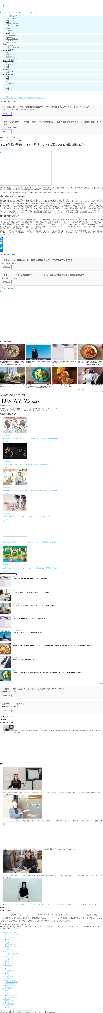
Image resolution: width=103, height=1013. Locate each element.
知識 (38, 921)
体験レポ (17, 918)
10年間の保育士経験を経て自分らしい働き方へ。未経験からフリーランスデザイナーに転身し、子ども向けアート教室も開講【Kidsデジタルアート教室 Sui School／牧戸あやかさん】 (53, 793)
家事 (7, 73)
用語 (7, 973)
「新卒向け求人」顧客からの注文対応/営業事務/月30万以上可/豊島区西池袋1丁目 (37, 260)
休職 (7, 78)
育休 (7, 67)
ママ (75, 915)
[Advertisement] (48, 326)
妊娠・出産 (9, 64)
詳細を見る (6, 113)
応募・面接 (9, 40)
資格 (4, 44)
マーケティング (81, 915)
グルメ (8, 84)
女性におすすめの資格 (12, 47)
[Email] (51, 243)
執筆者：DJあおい (31, 918)
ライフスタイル (7, 81)
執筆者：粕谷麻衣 (69, 918)
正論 (33, 921)
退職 (7, 76)
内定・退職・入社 (11, 42)
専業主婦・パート (11, 30)
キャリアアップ (40, 915)
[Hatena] (51, 245)
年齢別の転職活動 (11, 35)
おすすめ (13, 915)
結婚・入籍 (9, 62)
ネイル (63, 915)
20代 (1, 915)
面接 (68, 921)
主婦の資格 (9, 45)
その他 (8, 32)
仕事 (8, 918)
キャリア (33, 915)
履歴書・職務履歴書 (12, 39)
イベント (20, 915)
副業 (7, 22)
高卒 (71, 921)
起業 (7, 20)
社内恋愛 (43, 921)
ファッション (69, 915)
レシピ (93, 914)
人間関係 (4, 918)
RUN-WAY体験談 (8, 977)
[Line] (51, 248)
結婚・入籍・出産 (8, 61)
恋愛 (7, 88)
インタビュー (27, 915)
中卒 (98, 915)
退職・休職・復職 (8, 74)
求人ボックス (11, 137)
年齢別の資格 (10, 49)
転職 (61, 921)
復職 (7, 79)
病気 (35, 921)
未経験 (29, 921)
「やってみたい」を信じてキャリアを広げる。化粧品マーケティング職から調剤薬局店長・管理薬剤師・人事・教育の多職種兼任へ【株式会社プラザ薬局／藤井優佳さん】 (52, 821)
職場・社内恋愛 (10, 57)
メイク (87, 915)
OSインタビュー (6, 915)
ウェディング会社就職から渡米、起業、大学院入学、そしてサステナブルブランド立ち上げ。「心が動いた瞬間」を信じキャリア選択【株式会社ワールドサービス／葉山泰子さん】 (52, 876)
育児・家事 (6, 69)
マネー (8, 86)
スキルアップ (10, 17)
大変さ (80, 918)
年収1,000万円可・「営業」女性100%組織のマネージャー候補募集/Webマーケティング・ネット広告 (46, 107)
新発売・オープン (18, 921)
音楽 (7, 89)
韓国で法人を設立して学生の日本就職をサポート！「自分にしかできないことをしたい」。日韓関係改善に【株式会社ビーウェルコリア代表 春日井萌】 (50, 904)
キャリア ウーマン (11, 18)
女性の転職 (6, 34)
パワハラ (9, 54)
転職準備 (9, 37)
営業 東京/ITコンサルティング (15, 704)
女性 (84, 918)
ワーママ (9, 27)
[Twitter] (51, 240)
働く (21, 918)
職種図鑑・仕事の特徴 (12, 23)
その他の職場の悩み (12, 59)
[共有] (51, 251)
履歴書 (89, 918)
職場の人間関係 (7, 50)
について (21, 1010)
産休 (7, 66)
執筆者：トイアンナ (50, 918)
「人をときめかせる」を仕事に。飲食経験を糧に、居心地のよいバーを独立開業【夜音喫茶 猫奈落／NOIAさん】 (39, 849)
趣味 (58, 921)
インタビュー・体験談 (12, 25)
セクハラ (9, 56)
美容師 (52, 921)
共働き (8, 28)
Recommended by (96, 391)
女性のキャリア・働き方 (10, 15)
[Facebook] (51, 238)
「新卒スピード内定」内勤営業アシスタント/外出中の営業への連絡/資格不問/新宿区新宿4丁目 (43, 275)
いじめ (8, 52)
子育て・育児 (10, 71)
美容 (48, 921)
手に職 (9, 921)
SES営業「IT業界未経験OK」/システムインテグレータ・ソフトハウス (33, 689)
